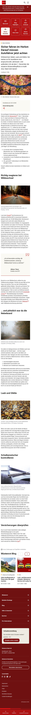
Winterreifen (14, 116)
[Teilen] (4, 108)
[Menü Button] (28, 2)
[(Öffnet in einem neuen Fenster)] (2, 676)
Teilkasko (25, 301)
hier (18, 541)
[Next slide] (27, 554)
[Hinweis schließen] (27, 7)
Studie (9, 215)
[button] (15, 595)
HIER (20, 135)
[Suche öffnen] (25, 2)
